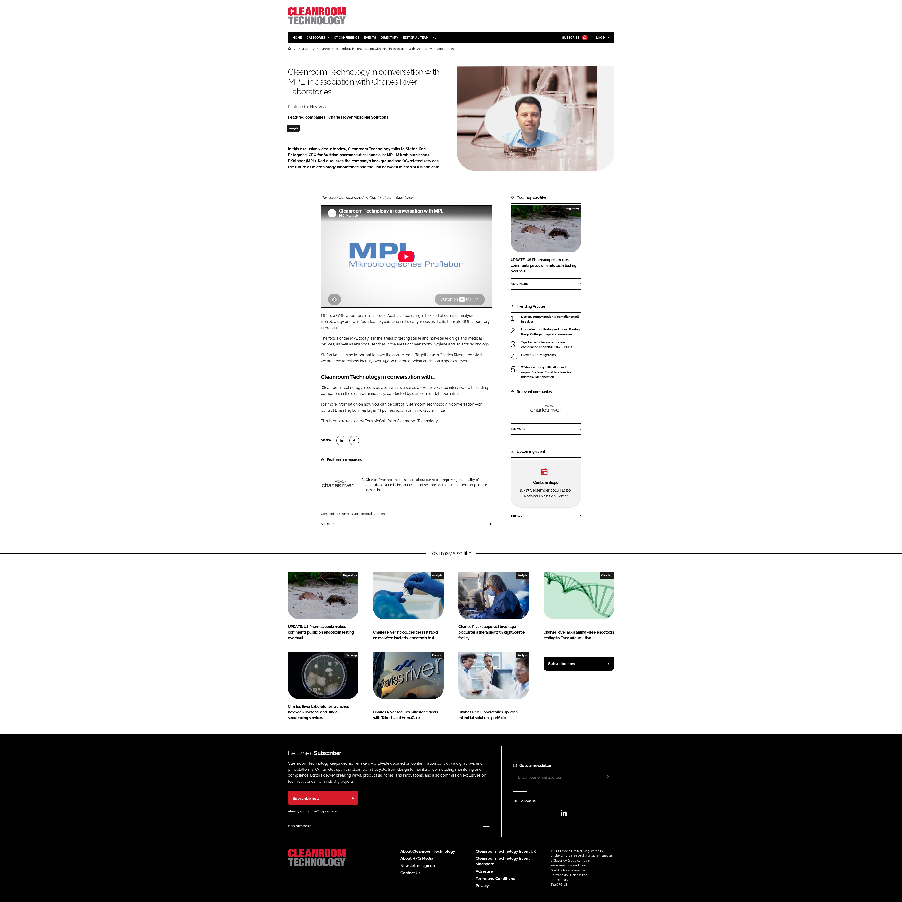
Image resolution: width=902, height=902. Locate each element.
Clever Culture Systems (551, 355)
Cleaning (606, 575)
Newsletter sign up (417, 865)
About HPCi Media (416, 858)
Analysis (293, 128)
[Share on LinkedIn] (341, 440)
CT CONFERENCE (346, 37)
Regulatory (572, 208)
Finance (437, 655)
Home (297, 37)
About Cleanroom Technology (427, 851)
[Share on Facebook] (354, 440)
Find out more (299, 826)
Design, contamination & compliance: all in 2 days (551, 319)
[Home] (290, 48)
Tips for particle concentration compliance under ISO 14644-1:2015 (551, 345)
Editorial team (415, 37)
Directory (389, 37)
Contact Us (410, 873)
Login (601, 37)
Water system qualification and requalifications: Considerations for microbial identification (551, 372)
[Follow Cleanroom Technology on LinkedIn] (563, 814)
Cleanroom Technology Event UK (506, 851)
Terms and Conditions (495, 878)
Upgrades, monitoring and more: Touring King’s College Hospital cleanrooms (551, 332)
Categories (316, 37)
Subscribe (570, 37)
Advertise (484, 871)
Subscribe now (561, 664)
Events (370, 37)
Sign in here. (328, 811)
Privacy (482, 885)
